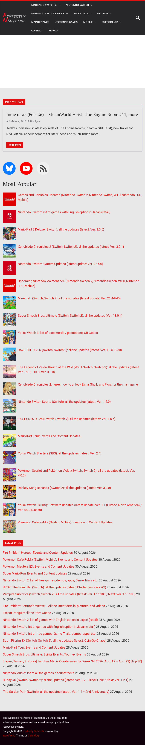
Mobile (88, 22)
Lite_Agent (35, 121)
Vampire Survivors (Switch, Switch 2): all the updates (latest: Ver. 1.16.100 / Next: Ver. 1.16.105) (69, 594)
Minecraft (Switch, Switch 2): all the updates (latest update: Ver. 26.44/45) (69, 298)
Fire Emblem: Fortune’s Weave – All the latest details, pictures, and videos (54, 606)
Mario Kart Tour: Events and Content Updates (49, 436)
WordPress (9, 735)
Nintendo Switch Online (48, 13)
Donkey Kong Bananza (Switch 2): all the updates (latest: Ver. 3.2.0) (64, 488)
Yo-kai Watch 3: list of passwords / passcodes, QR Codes (58, 333)
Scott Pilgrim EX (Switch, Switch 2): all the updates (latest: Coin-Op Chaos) (54, 640)
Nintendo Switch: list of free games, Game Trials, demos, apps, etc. (49, 633)
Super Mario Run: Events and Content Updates (35, 573)
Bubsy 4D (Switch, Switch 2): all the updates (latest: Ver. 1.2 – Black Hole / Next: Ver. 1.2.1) (65, 680)
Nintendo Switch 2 (44, 5)
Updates (102, 13)
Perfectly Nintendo (33, 731)
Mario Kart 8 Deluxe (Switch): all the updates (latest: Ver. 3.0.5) (61, 229)
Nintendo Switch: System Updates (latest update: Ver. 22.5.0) (60, 264)
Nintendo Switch (77, 5)
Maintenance (40, 22)
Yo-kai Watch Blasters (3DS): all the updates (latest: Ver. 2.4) (59, 453)
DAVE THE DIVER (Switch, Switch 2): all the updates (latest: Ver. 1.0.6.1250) (70, 350)
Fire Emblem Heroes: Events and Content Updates (38, 552)
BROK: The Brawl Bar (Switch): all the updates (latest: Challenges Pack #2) (54, 587)
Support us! (110, 22)
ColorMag (33, 735)
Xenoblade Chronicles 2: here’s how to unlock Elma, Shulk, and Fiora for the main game (78, 384)
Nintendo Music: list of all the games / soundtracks (38, 673)
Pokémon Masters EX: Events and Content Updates (38, 566)
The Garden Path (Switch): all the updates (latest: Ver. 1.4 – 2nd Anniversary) (56, 691)
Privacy (53, 30)
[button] (58, 4)
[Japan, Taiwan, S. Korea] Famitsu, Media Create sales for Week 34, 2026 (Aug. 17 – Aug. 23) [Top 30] (72, 661)
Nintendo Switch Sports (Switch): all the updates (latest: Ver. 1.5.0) (64, 401)
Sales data (81, 13)
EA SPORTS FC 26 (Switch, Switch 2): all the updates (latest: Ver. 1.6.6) (66, 419)
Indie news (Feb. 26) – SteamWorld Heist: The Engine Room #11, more (72, 114)
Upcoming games (66, 22)
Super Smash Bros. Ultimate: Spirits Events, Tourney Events (44, 654)
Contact (37, 30)
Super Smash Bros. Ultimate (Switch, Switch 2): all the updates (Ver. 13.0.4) (70, 315)
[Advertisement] (72, 61)
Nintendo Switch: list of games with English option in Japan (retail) (64, 212)
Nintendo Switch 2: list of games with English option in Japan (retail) (50, 620)
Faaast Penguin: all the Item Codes (27, 613)
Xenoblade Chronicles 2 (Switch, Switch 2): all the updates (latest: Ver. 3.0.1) (71, 246)
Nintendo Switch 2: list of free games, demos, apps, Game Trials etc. (50, 580)
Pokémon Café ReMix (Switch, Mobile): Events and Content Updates (65, 522)
